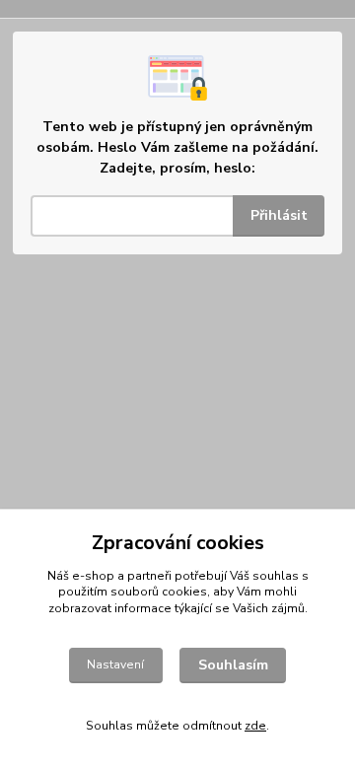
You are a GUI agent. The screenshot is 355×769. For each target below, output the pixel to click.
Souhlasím (233, 665)
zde (255, 726)
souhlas (275, 576)
